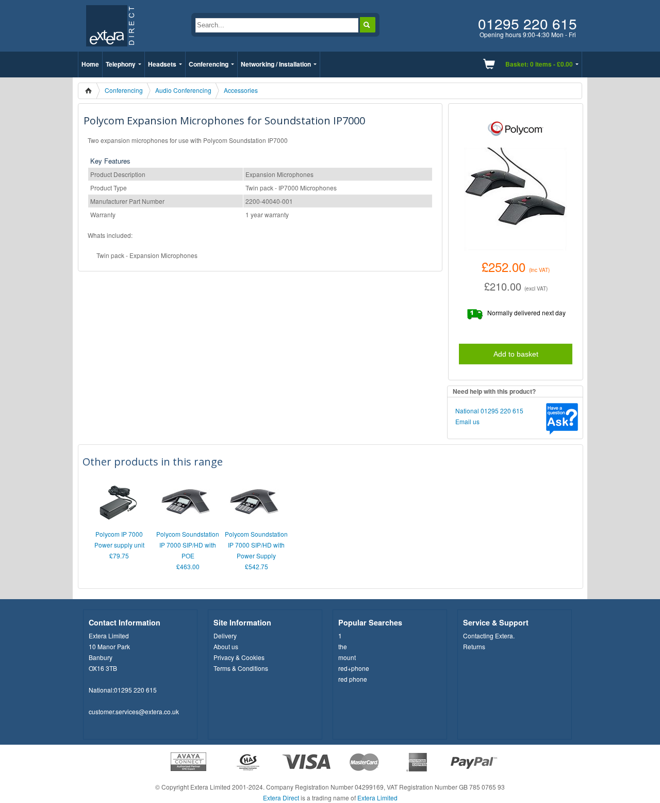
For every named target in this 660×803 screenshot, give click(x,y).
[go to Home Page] (110, 48)
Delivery (225, 635)
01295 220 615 (135, 689)
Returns (474, 646)
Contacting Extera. (489, 635)
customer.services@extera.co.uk (134, 711)
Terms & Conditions (240, 668)
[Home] (91, 91)
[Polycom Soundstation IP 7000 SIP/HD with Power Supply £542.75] (254, 523)
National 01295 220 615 (489, 410)
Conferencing (208, 64)
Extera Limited (377, 797)
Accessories (241, 90)
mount (347, 657)
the (342, 646)
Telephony (121, 64)
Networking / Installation (276, 64)
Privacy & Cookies (239, 657)
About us (225, 646)
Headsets (162, 64)
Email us (467, 421)
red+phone (353, 668)
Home (90, 64)
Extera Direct (281, 797)
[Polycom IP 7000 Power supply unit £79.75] (117, 523)
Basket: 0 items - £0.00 (539, 64)
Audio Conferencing (183, 90)
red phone (352, 678)
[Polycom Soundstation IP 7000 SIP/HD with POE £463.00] (185, 523)
